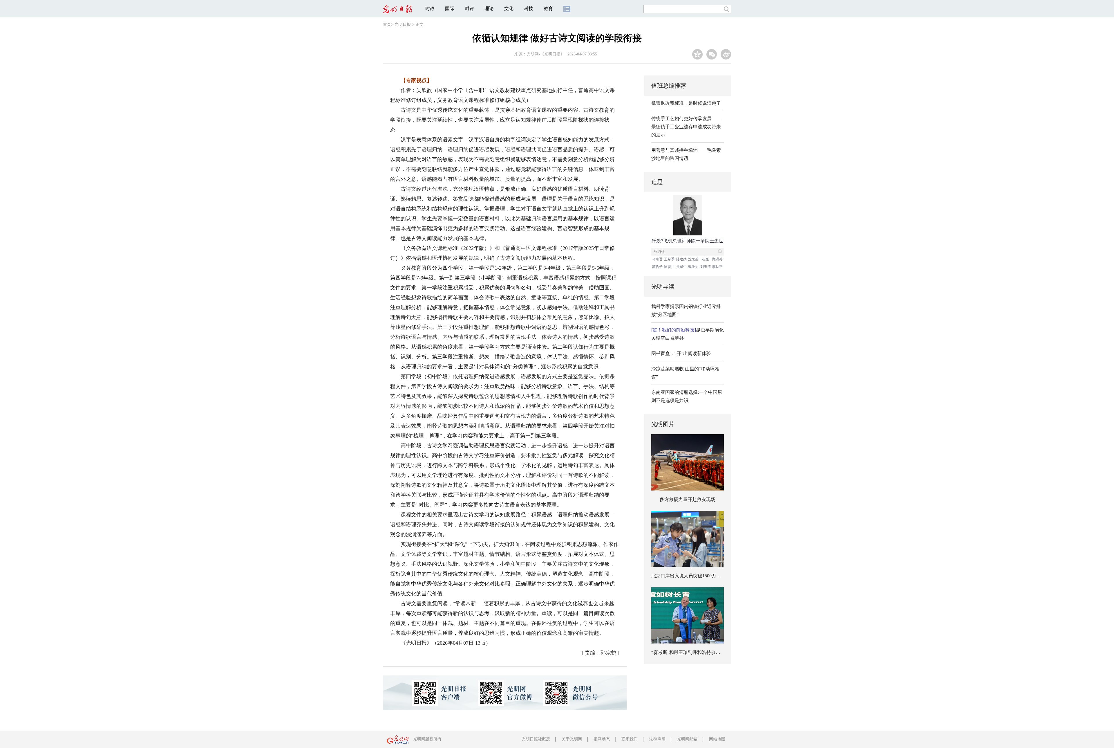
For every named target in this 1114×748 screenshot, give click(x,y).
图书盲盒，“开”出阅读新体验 (681, 353)
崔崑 (705, 259)
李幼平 (717, 267)
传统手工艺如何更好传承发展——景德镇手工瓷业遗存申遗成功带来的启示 (686, 126)
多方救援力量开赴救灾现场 (687, 499)
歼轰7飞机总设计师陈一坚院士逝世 (688, 240)
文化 (508, 8)
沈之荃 (693, 259)
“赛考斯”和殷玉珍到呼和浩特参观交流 (690, 652)
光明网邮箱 (687, 739)
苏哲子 (657, 267)
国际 (449, 8)
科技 (528, 8)
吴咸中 (681, 267)
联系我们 (629, 739)
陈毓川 (669, 267)
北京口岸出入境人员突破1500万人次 (688, 575)
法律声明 (657, 739)
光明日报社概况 (536, 739)
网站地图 (717, 739)
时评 (469, 8)
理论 (489, 8)
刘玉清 (705, 267)
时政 (430, 8)
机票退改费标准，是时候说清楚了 (686, 103)
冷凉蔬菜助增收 (667, 368)
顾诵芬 (717, 259)
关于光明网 (572, 739)
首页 (387, 24)
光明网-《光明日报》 (546, 54)
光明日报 (403, 24)
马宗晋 (657, 259)
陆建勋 (681, 259)
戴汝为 (693, 267)
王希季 (669, 259)
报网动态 (602, 739)
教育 (548, 8)
